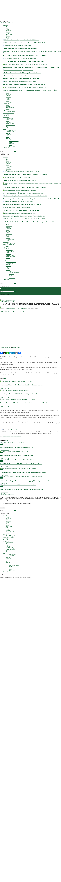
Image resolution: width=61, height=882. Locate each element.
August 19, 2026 (5, 450)
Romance (8, 138)
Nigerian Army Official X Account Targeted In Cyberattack (21, 78)
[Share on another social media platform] (0, 350)
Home (1, 301)
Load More (2, 493)
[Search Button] (0, 150)
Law (7, 135)
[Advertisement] (30, 10)
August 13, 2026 (5, 458)
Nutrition (8, 106)
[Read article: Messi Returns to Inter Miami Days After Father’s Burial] (30, 451)
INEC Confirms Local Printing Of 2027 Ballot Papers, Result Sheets (23, 61)
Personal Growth (10, 107)
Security (8, 36)
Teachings (8, 122)
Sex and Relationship (14, 141)
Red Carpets (12, 146)
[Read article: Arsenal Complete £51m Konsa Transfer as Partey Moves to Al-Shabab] (30, 399)
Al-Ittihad (14, 436)
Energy (7, 114)
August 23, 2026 (5, 397)
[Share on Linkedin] (0, 348)
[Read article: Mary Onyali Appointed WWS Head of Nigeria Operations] (30, 390)
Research (8, 126)
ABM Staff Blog (10, 123)
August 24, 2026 (5, 388)
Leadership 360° (10, 131)
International (9, 30)
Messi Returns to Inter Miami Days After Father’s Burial (17, 455)
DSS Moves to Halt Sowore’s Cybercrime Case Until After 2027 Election (25, 43)
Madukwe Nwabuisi (11, 308)
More (4, 129)
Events (7, 29)
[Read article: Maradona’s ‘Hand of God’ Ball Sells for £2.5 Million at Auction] (30, 381)
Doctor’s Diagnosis (10, 111)
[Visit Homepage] (7, 22)
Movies (10, 145)
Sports (7, 38)
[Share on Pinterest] (20, 347)
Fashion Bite (6, 115)
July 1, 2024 (20, 308)
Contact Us (6, 147)
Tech (7, 127)
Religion (8, 133)
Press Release (9, 34)
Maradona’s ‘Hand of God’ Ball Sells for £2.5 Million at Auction (21, 385)
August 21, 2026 (5, 406)
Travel (7, 109)
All (6, 26)
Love (10, 139)
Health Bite (5, 110)
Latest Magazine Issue (11, 130)
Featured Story (9, 118)
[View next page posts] (1, 408)
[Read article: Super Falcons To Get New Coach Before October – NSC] (30, 443)
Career (7, 121)
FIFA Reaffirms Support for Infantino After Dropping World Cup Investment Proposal (26, 481)
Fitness (7, 105)
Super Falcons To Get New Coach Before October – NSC (17, 447)
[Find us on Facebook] (0, 574)
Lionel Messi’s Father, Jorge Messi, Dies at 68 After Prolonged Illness (21, 464)
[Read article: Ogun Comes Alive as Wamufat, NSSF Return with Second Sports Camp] (30, 485)
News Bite (5, 25)
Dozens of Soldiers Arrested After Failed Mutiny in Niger (20, 48)
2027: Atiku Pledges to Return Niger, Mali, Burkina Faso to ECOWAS (24, 55)
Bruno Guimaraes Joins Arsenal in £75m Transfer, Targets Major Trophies (23, 472)
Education (8, 134)
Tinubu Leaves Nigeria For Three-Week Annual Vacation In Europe (24, 84)
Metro (7, 137)
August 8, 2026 (4, 466)
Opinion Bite (6, 117)
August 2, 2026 (4, 492)
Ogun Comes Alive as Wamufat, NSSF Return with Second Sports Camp (22, 489)
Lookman (18, 436)
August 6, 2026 (4, 483)
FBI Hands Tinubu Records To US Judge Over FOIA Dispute (22, 73)
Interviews (11, 143)
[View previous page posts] (0, 408)
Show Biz (8, 37)
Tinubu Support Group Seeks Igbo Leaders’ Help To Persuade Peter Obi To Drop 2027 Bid (31, 67)
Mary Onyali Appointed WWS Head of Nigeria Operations (19, 394)
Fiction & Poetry (10, 119)
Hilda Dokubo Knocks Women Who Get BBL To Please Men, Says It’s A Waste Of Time (30, 90)
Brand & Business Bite (8, 113)
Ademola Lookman (7, 436)
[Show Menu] (0, 287)
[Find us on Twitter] (2, 574)
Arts (7, 28)
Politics (7, 33)
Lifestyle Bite (6, 103)
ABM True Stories (10, 125)
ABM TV (11, 142)
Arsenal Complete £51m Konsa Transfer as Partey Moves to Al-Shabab (23, 403)
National (8, 32)
